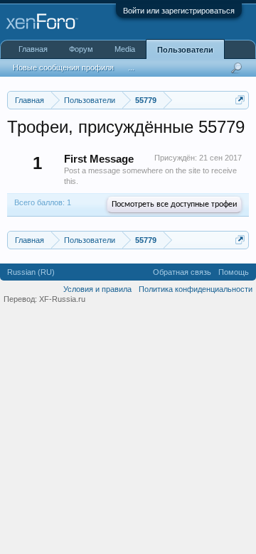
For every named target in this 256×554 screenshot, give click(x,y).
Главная (33, 49)
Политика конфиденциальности (195, 289)
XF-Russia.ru (62, 299)
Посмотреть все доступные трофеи (174, 204)
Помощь (233, 272)
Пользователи (185, 49)
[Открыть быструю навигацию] (240, 99)
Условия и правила (97, 289)
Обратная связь (182, 272)
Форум (81, 49)
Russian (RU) (31, 272)
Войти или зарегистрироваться (179, 10)
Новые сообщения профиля (63, 67)
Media (124, 49)
